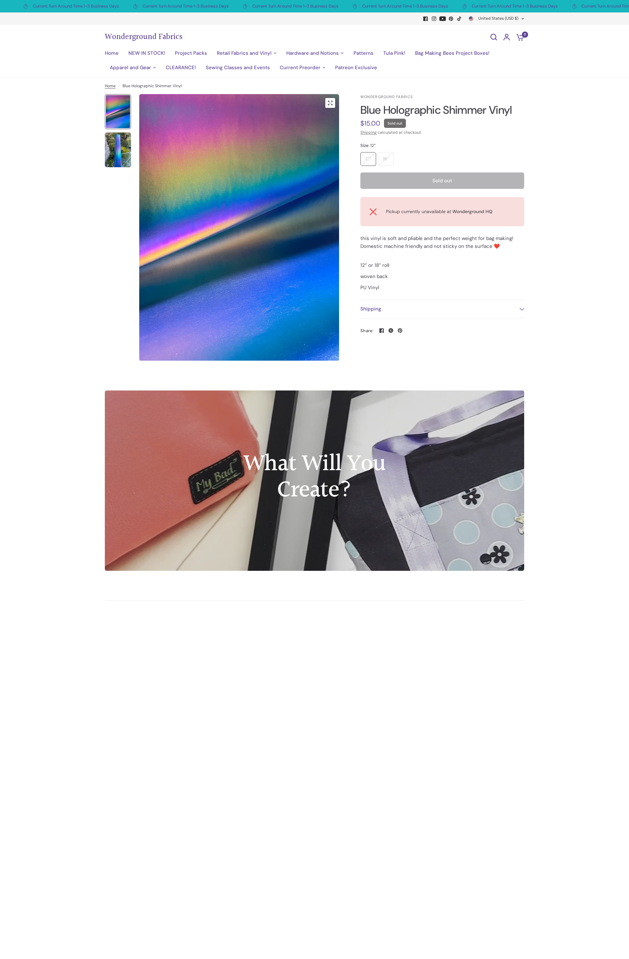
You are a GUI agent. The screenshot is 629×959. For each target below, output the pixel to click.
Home (110, 86)
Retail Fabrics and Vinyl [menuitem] (244, 53)
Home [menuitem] (112, 53)
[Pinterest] (451, 18)
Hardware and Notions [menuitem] (312, 53)
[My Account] (506, 37)
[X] (391, 330)
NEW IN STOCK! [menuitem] (146, 53)
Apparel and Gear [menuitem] (130, 67)
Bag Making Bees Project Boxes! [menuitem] (452, 53)
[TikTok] (459, 18)
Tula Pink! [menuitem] (394, 53)
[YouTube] (442, 18)
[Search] (493, 37)
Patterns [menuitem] (363, 53)
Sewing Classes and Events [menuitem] (238, 67)
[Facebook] (425, 18)
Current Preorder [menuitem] (300, 67)
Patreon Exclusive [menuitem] (356, 67)
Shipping (368, 132)
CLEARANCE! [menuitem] (181, 67)
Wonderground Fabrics (143, 37)
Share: (367, 331)
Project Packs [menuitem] (191, 53)
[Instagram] (434, 18)
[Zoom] (330, 103)
